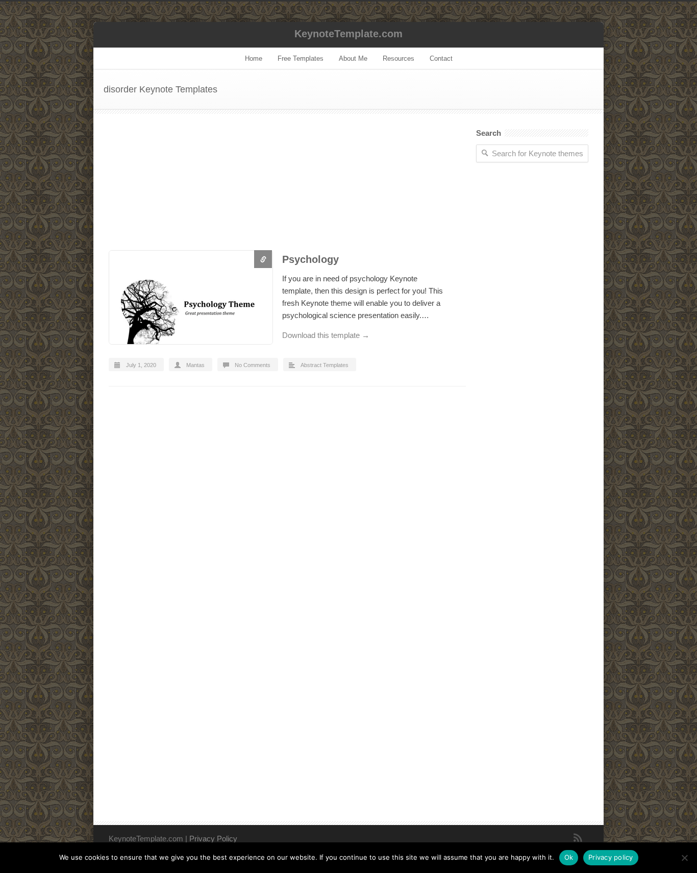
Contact (441, 58)
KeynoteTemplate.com (348, 33)
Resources (398, 58)
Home (253, 58)
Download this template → (325, 335)
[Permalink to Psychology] (190, 299)
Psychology (310, 259)
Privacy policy (610, 857)
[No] (684, 858)
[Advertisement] (287, 189)
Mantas (195, 365)
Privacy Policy (213, 838)
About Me (353, 58)
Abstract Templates (324, 365)
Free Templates (300, 58)
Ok (569, 857)
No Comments (252, 365)
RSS (578, 838)
